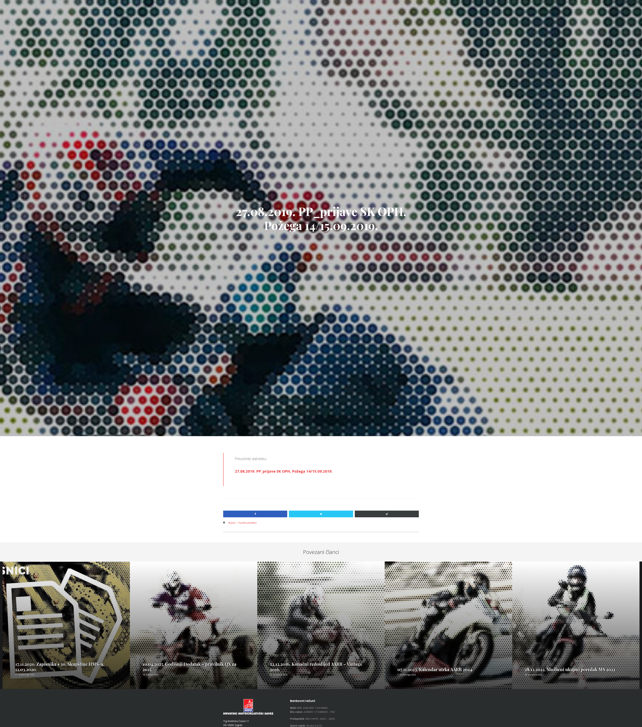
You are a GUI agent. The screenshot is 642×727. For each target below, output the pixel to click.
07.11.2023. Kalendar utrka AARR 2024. (435, 669)
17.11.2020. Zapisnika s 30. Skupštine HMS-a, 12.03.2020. (59, 666)
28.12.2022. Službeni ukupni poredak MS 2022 (570, 669)
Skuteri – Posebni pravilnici (242, 522)
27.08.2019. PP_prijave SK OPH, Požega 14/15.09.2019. (284, 471)
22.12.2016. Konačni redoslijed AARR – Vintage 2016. (316, 666)
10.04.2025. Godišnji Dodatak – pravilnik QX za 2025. (189, 666)
